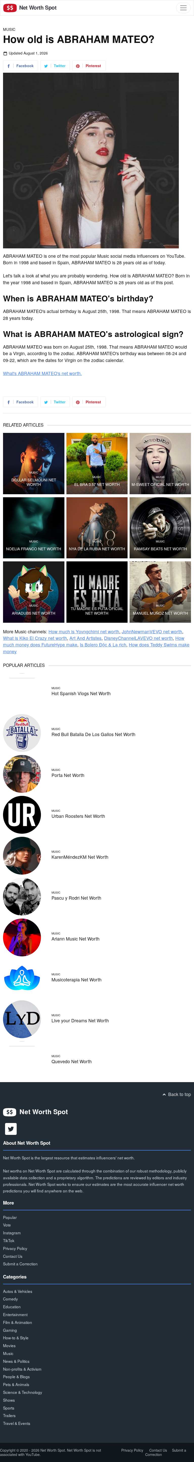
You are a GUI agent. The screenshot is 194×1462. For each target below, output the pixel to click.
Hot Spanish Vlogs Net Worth (81, 693)
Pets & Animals (16, 1384)
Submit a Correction (20, 1263)
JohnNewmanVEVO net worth (152, 631)
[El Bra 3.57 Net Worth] (97, 463)
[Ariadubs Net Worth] (33, 592)
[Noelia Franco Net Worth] (33, 528)
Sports (8, 1408)
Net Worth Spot (37, 7)
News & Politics (16, 1361)
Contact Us (12, 1256)
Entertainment (15, 1314)
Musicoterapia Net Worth (77, 979)
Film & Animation (17, 1322)
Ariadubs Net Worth (33, 613)
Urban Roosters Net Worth (78, 816)
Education (12, 1306)
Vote (7, 1225)
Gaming (10, 1330)
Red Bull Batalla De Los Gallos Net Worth (93, 734)
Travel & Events (16, 1423)
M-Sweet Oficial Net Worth (160, 484)
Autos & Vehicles (17, 1291)
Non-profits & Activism (22, 1369)
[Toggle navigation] (183, 8)
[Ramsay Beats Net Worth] (160, 528)
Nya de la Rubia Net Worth (97, 548)
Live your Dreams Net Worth (80, 1020)
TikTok (8, 1240)
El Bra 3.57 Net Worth (97, 484)
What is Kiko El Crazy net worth (35, 638)
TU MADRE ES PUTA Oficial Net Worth (97, 610)
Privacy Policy (15, 1248)
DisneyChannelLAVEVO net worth (138, 638)
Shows (9, 1400)
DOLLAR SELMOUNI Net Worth (33, 482)
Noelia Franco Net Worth (33, 548)
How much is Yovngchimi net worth (83, 631)
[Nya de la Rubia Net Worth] (97, 528)
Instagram (12, 1232)
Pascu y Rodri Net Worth (76, 898)
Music (9, 29)
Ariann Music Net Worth (76, 938)
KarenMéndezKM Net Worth (80, 857)
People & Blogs (16, 1376)
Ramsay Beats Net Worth (160, 548)
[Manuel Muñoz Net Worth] (160, 592)
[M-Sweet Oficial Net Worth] (160, 463)
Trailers (9, 1415)
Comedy (10, 1298)
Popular (10, 1217)
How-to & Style (16, 1337)
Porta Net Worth (68, 775)
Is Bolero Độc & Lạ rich (103, 644)
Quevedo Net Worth (72, 1061)
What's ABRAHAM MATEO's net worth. (42, 373)
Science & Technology (22, 1392)
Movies (9, 1345)
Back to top (179, 1094)
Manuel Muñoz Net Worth (160, 613)
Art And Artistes (85, 638)
